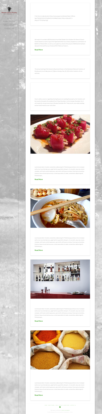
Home (46, 405)
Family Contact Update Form (62, 405)
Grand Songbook (65, 410)
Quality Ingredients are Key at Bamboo (59, 377)
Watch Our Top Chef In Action (59, 233)
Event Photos (51, 405)
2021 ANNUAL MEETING (52, 65)
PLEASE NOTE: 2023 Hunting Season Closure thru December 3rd (59, 91)
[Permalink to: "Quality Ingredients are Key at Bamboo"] (60, 349)
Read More (39, 50)
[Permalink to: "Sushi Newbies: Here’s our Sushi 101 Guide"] (60, 134)
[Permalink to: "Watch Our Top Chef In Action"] (60, 208)
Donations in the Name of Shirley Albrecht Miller (55, 10)
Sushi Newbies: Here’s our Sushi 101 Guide (58, 161)
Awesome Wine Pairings (53, 304)
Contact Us (73, 405)
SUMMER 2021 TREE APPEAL (54, 35)
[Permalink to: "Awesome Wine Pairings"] (60, 279)
